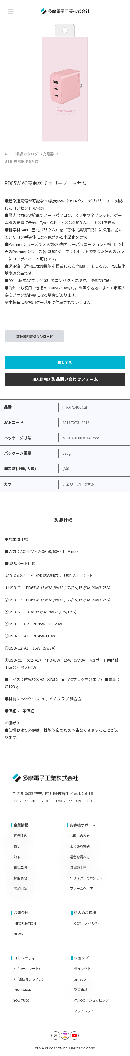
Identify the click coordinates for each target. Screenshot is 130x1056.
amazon (81, 979)
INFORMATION (25, 923)
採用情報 (20, 877)
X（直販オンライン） (29, 979)
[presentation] (18, 82)
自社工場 (20, 867)
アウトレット (84, 1010)
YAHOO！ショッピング (91, 1000)
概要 (17, 846)
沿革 (17, 856)
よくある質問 (80, 846)
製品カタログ (27, 153)
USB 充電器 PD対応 (22, 161)
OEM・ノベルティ (87, 923)
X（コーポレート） (28, 968)
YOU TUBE (21, 1000)
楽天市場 (80, 989)
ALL (8, 153)
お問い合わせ (80, 835)
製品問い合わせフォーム (65, 379)
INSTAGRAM (23, 989)
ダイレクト (82, 968)
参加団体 (20, 888)
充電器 (48, 153)
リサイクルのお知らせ (86, 877)
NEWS (18, 933)
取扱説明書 (78, 867)
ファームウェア (81, 888)
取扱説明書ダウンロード (34, 336)
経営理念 (20, 835)
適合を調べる (80, 856)
